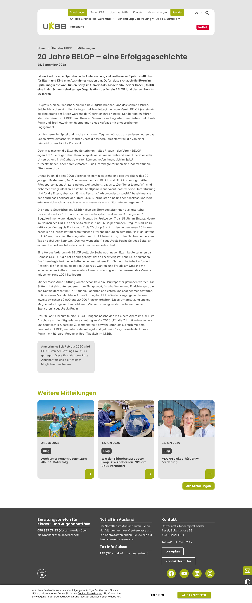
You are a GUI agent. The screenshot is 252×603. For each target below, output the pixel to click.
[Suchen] (207, 13)
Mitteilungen (86, 48)
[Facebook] (171, 573)
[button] (106, 19)
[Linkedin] (197, 573)
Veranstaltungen (157, 12)
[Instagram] (210, 573)
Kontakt (137, 12)
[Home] (54, 26)
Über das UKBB (119, 12)
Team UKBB (97, 12)
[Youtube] (184, 573)
